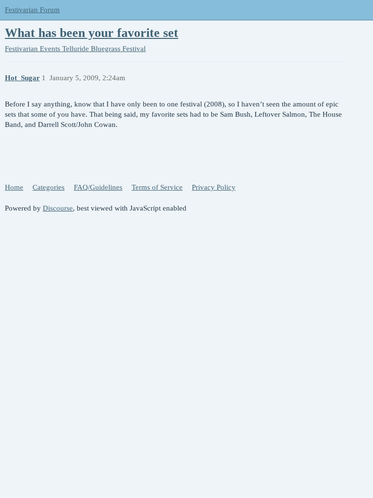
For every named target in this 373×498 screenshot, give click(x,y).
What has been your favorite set (91, 33)
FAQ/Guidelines (98, 187)
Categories (49, 187)
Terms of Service (157, 187)
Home (14, 187)
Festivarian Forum (32, 10)
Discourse (58, 208)
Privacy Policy (214, 187)
